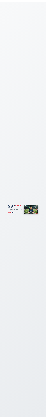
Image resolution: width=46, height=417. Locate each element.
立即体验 (9, 212)
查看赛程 (12, 212)
